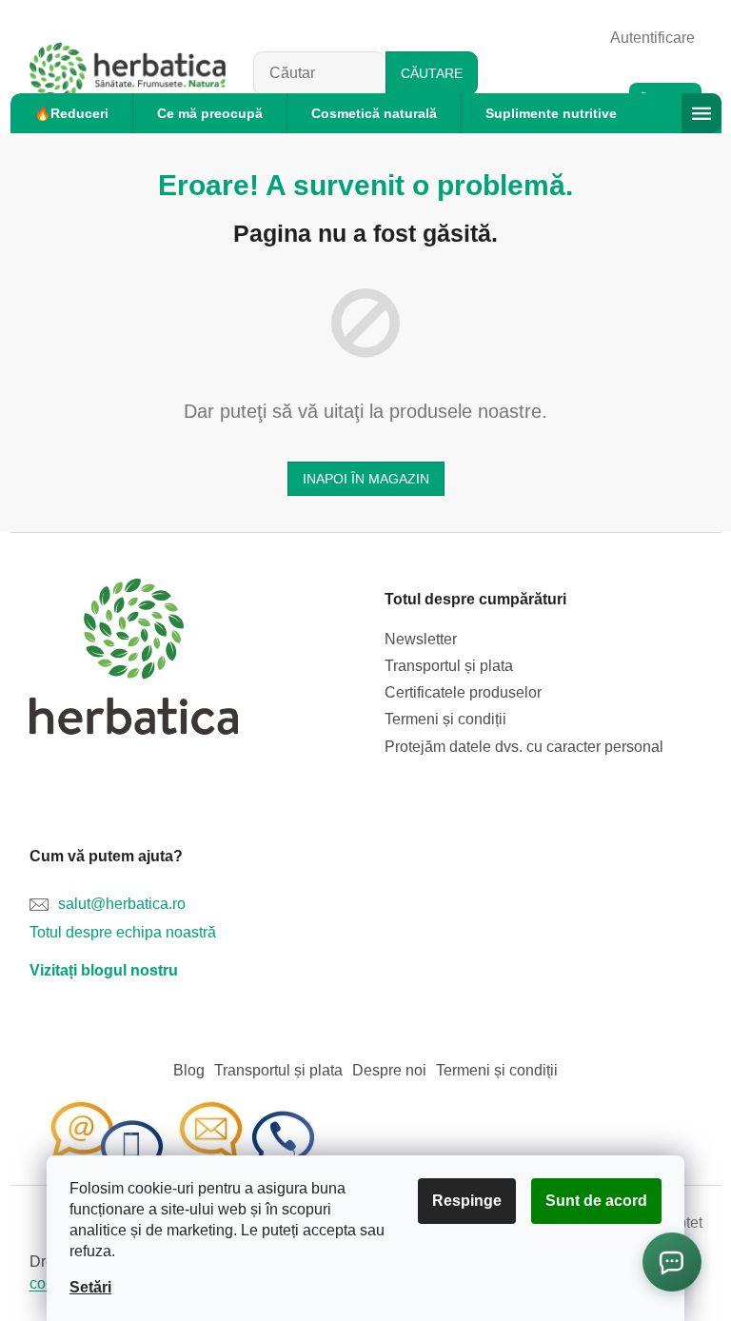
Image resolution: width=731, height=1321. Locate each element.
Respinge (467, 1201)
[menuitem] (71, 113)
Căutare (432, 73)
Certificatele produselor (463, 692)
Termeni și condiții (445, 719)
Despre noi (389, 1070)
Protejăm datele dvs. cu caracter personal (524, 747)
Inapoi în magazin (366, 478)
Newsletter (421, 639)
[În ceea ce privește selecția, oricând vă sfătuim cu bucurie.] (182, 1142)
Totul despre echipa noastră (123, 932)
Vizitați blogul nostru (104, 970)
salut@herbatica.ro (122, 904)
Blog (189, 1070)
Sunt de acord (596, 1201)
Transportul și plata (449, 666)
